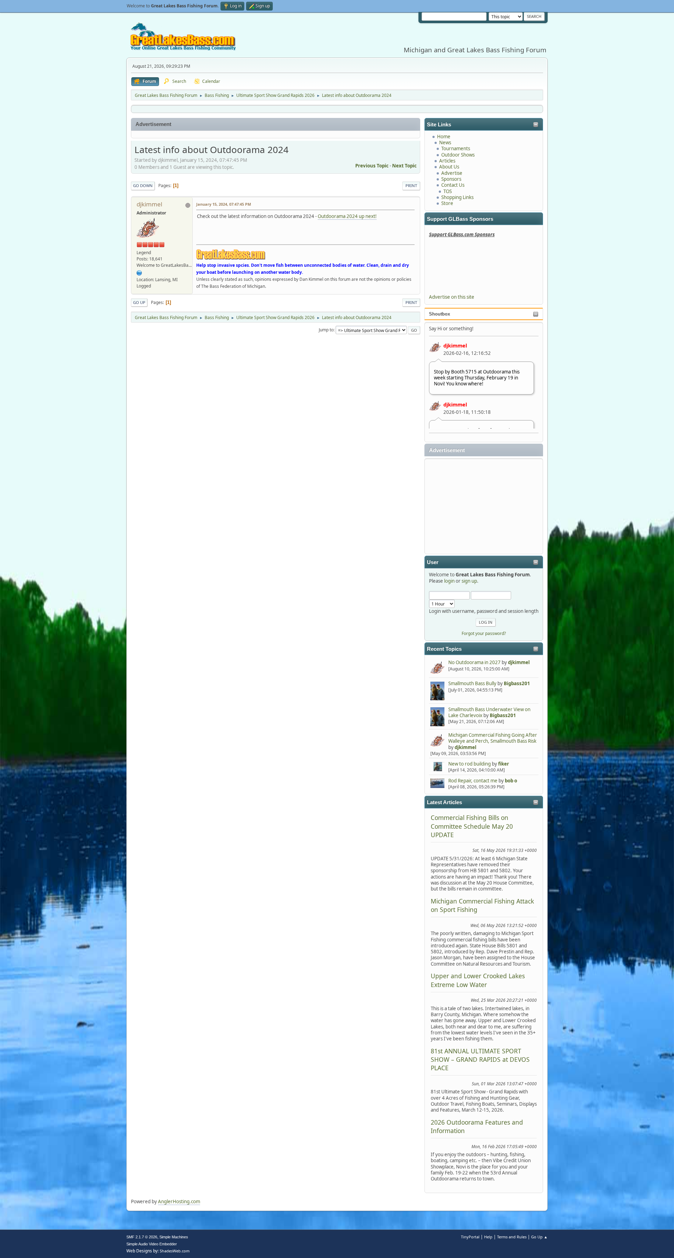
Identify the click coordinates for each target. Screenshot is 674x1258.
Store (447, 203)
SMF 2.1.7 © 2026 (141, 1237)
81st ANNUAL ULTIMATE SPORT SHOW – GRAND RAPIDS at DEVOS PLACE (480, 1059)
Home (443, 136)
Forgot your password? (484, 633)
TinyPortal (470, 1236)
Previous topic (372, 166)
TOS (447, 191)
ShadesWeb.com (175, 1250)
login (449, 581)
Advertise (451, 173)
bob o (511, 780)
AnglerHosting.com (179, 1201)
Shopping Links (457, 197)
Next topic (404, 166)
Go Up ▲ (539, 1236)
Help (488, 1236)
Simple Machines (173, 1237)
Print (411, 185)
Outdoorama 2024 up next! (347, 216)
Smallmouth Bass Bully (472, 683)
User (432, 562)
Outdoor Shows (458, 155)
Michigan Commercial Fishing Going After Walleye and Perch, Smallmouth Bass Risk (492, 738)
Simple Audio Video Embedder (151, 1244)
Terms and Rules (512, 1236)
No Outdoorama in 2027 (474, 662)
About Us (449, 167)
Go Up (139, 302)
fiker (503, 764)
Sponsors (451, 179)
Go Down (143, 185)
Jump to (326, 330)
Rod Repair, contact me (472, 780)
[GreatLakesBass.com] (139, 273)
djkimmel (455, 345)
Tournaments (455, 148)
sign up (469, 581)
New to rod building (469, 764)
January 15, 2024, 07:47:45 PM (223, 204)
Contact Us (452, 185)
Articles (447, 161)
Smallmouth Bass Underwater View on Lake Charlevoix (489, 712)
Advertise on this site (451, 297)
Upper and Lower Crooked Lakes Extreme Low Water (478, 980)
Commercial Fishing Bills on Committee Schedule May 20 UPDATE (472, 826)
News (445, 142)
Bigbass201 (517, 683)
